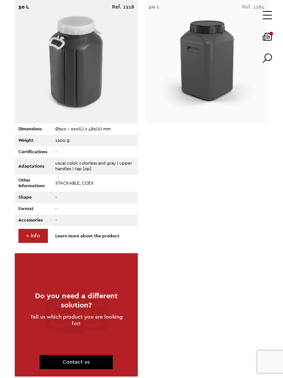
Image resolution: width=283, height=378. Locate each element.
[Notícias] (267, 39)
